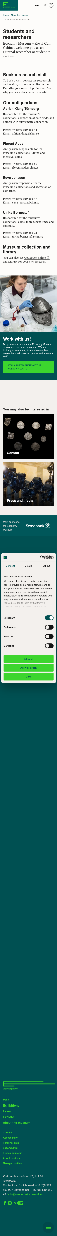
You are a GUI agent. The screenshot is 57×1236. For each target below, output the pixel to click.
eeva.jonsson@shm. (24, 202)
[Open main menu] (48, 1227)
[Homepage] (9, 5)
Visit (6, 1100)
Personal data (11, 1142)
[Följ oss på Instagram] (10, 1203)
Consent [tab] (10, 565)
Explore (8, 1117)
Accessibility (10, 1137)
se (38, 202)
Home (6, 15)
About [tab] (46, 565)
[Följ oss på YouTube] (18, 1203)
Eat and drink (10, 1148)
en (46, 5)
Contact (7, 1132)
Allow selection (28, 668)
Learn (7, 1111)
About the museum (20, 15)
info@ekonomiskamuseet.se (25, 1194)
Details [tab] (28, 565)
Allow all (28, 659)
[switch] (49, 627)
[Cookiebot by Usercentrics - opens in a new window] (41, 557)
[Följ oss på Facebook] (5, 1203)
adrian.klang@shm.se (25, 133)
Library (12, 261)
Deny (28, 676)
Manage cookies (12, 1163)
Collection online (35, 257)
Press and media (12, 1153)
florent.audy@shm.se (25, 167)
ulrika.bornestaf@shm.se (27, 236)
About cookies (11, 1158)
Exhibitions (11, 1105)
